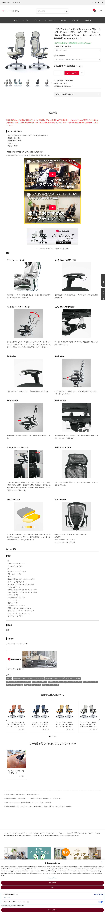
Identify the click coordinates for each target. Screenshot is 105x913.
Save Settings (52, 910)
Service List (7, 897)
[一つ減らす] (62, 74)
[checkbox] (100, 902)
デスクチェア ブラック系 (15, 685)
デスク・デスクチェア (35, 833)
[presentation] (4, 83)
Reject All (52, 883)
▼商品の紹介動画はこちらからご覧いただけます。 (25, 152)
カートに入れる (72, 73)
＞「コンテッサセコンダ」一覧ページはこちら (52, 249)
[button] (49, 736)
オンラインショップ (18, 833)
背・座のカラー (59, 56)
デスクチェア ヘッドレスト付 (55, 678)
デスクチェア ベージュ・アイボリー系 (19, 682)
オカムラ (9, 678)
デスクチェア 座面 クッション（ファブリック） (28, 678)
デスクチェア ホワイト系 (50, 685)
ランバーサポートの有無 (62, 46)
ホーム (6, 833)
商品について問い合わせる (65, 94)
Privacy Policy (52, 878)
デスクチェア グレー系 (73, 678)
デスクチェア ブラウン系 (74, 682)
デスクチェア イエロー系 (33, 685)
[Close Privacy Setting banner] (102, 862)
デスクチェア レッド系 (90, 682)
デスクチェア (50, 833)
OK (52, 887)
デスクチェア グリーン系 (56, 682)
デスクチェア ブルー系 (39, 682)
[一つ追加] (62, 72)
